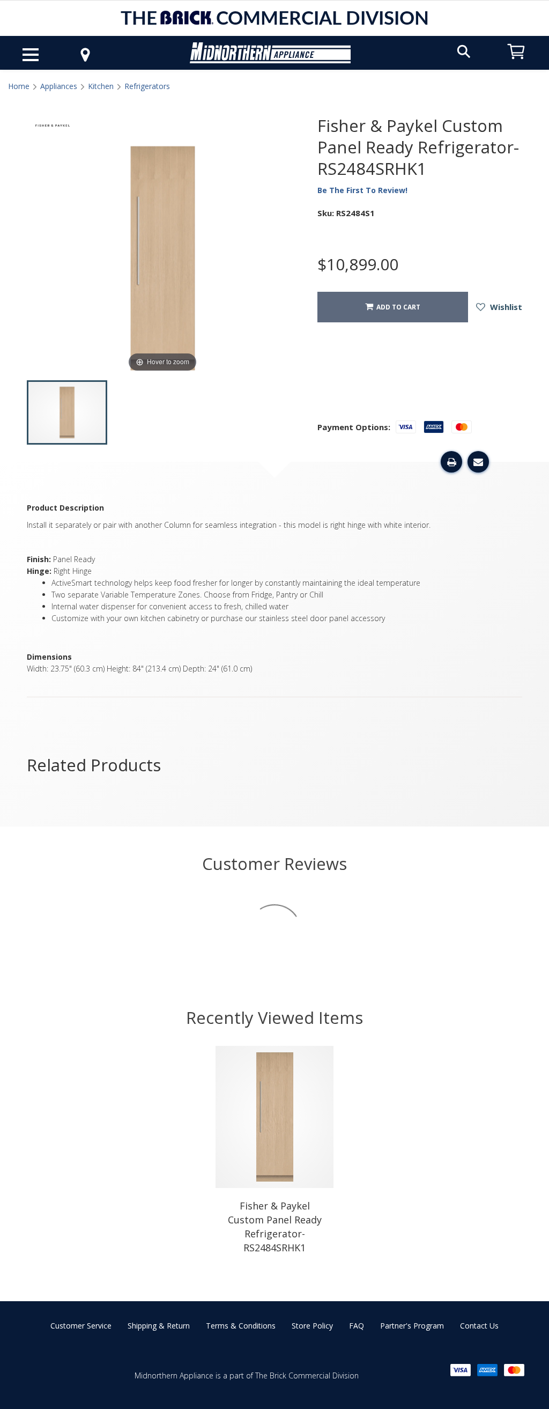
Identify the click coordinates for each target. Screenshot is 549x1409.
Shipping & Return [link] (159, 1326)
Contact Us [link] (479, 1326)
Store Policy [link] (312, 1326)
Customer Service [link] (81, 1326)
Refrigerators (147, 86)
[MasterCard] (514, 1370)
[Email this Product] (478, 462)
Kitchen (101, 86)
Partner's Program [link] (412, 1326)
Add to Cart (396, 307)
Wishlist (505, 306)
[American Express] (487, 1370)
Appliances (58, 86)
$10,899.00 (357, 264)
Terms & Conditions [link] (241, 1326)
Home (18, 86)
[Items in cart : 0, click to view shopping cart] (516, 64)
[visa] (460, 1370)
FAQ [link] (356, 1326)
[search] (464, 51)
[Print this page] (451, 462)
